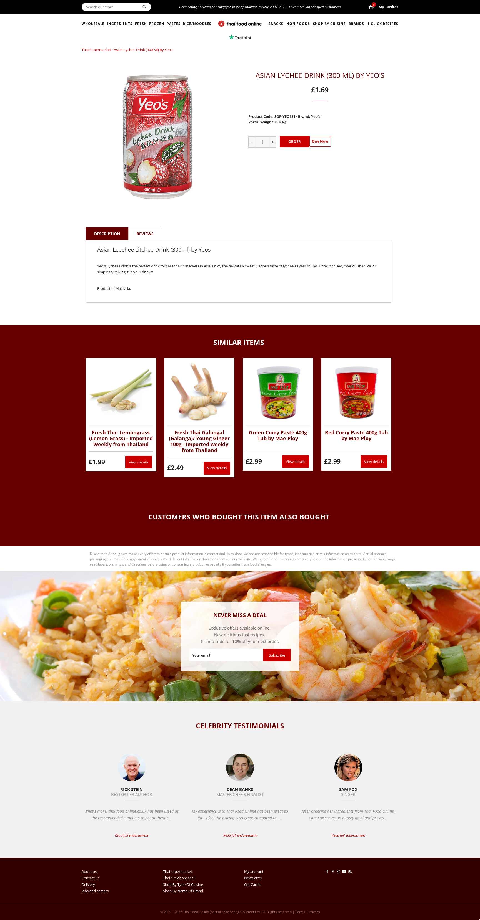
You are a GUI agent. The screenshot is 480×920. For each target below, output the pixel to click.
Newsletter (253, 877)
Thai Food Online (196, 911)
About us (89, 871)
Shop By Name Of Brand (183, 890)
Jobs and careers (95, 890)
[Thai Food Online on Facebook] (328, 871)
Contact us (90, 877)
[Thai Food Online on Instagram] (339, 871)
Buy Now (320, 141)
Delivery (88, 884)
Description (107, 233)
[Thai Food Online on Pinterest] (334, 871)
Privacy (314, 911)
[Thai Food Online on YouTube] (345, 871)
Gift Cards (252, 884)
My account (254, 871)
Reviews (145, 233)
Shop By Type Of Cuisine (183, 884)
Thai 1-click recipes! (178, 877)
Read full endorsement (131, 835)
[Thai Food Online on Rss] (350, 871)
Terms (300, 911)
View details (138, 462)
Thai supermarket (96, 49)
